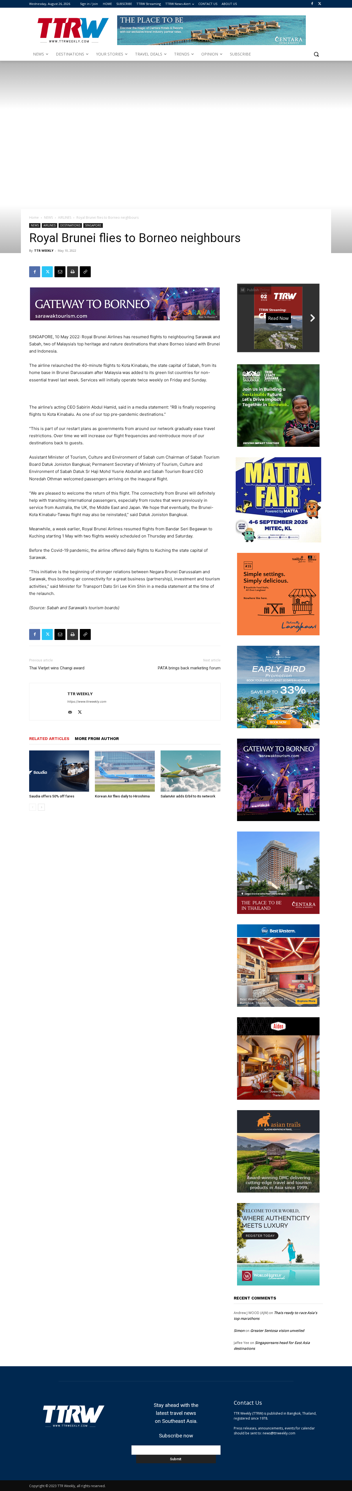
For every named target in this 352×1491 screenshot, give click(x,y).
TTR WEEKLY (43, 250)
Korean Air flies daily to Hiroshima (122, 796)
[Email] (59, 271)
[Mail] (71, 712)
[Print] (72, 271)
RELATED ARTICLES (49, 738)
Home (34, 217)
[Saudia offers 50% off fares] (59, 771)
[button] (316, 54)
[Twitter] (320, 4)
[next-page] (41, 807)
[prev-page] (32, 807)
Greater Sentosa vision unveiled (277, 1330)
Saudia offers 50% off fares (51, 796)
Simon (239, 1330)
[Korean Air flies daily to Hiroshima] (125, 771)
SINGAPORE (93, 225)
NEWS (48, 217)
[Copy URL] (85, 271)
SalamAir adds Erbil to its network (188, 796)
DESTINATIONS (70, 225)
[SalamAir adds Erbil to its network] (191, 771)
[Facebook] (312, 4)
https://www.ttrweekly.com (86, 701)
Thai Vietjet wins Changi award (56, 668)
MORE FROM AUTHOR (97, 738)
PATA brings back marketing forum (189, 668)
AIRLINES (64, 217)
